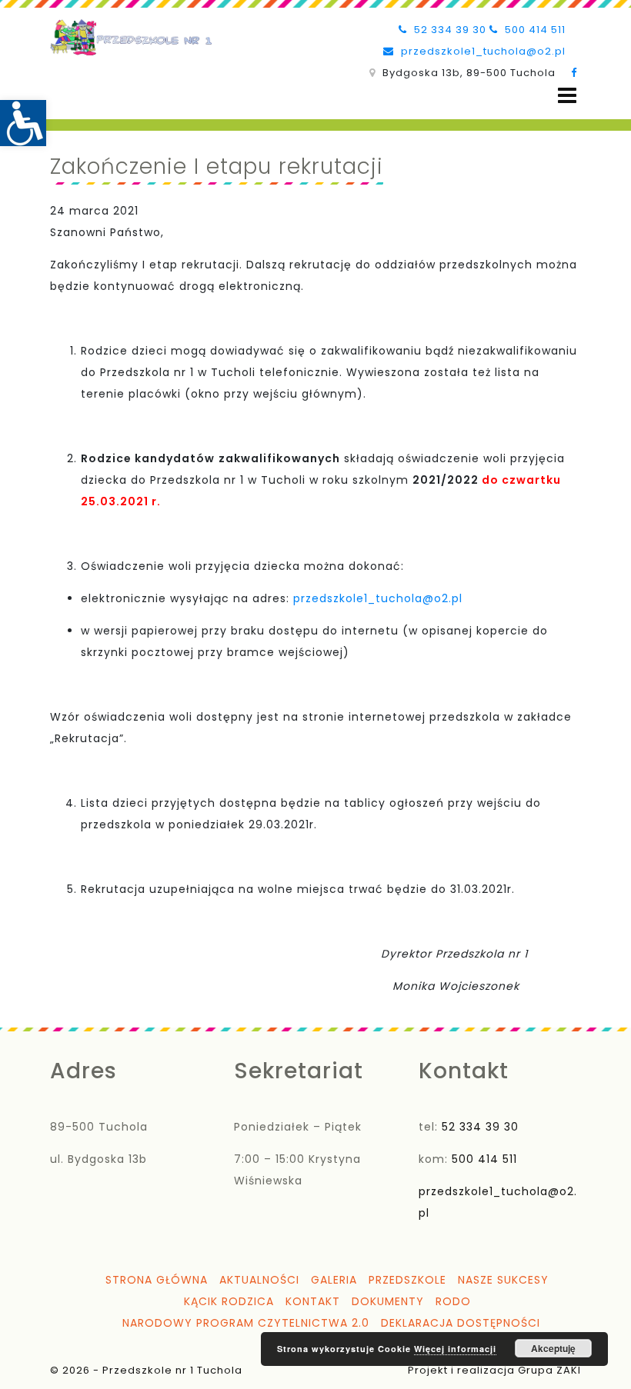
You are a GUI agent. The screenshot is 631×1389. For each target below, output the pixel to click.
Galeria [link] (334, 1279)
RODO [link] (453, 1301)
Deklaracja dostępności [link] (460, 1323)
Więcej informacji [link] (455, 1348)
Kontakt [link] (312, 1301)
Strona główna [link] (156, 1279)
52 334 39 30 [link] (448, 29)
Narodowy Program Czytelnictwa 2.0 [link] (245, 1323)
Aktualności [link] (259, 1279)
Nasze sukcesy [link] (503, 1279)
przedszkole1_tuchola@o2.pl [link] (482, 51)
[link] (23, 123)
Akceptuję (553, 1348)
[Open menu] (567, 96)
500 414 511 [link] (534, 29)
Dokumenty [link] (388, 1301)
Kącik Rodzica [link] (229, 1301)
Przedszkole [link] (407, 1279)
